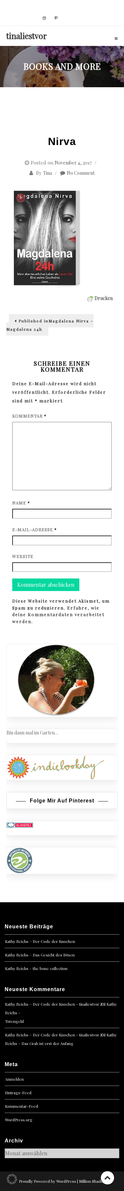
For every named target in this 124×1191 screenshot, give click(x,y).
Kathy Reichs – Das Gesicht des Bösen (40, 954)
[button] (12, 1179)
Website (22, 556)
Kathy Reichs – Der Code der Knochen (40, 941)
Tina (47, 173)
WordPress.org (18, 1119)
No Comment (81, 173)
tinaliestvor (26, 35)
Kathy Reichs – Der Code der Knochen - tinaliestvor (52, 1004)
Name (21, 502)
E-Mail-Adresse (34, 529)
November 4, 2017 (73, 163)
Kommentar (29, 416)
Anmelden (14, 1079)
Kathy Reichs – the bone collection (36, 968)
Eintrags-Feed (18, 1092)
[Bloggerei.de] (20, 824)
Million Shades (92, 1181)
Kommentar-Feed (21, 1106)
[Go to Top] (107, 1177)
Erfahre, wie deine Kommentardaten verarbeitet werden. (58, 614)
